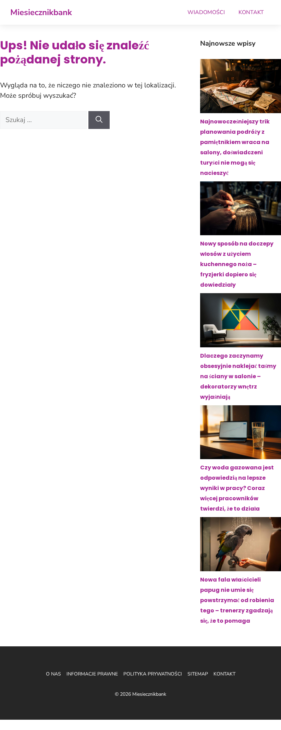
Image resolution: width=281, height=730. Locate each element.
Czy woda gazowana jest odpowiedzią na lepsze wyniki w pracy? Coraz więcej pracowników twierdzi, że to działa (237, 488)
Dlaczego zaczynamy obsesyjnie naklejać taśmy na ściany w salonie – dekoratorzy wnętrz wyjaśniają (238, 376)
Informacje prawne (92, 674)
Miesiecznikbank (41, 12)
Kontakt (251, 12)
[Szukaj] (99, 120)
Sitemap (197, 674)
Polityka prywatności (152, 674)
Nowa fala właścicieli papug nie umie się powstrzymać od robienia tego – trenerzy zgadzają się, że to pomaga (237, 600)
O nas (53, 674)
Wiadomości (206, 12)
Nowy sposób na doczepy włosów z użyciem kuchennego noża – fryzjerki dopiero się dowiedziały (236, 264)
